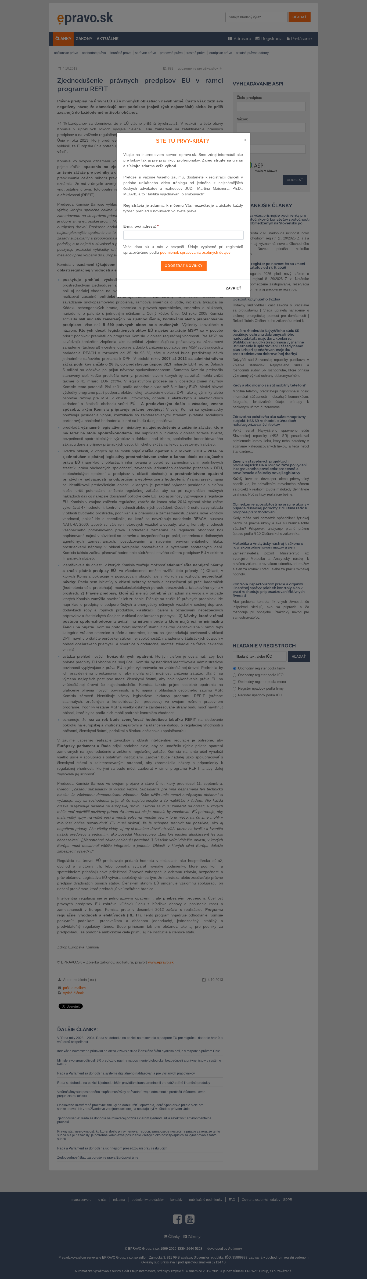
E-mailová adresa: (141, 226)
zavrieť (233, 288)
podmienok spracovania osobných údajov (195, 252)
